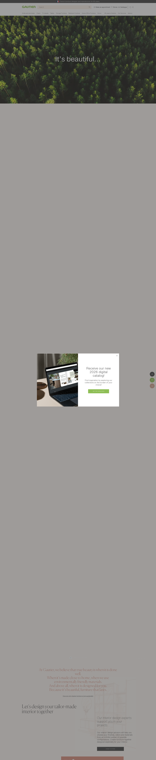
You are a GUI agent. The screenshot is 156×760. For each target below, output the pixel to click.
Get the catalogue (98, 391)
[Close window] (117, 356)
